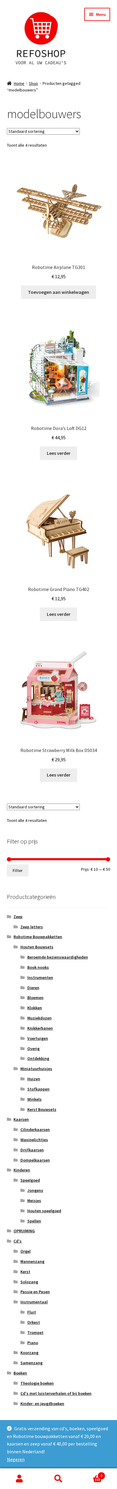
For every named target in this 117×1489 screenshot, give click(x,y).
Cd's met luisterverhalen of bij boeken (56, 1393)
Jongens (35, 1190)
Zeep (18, 916)
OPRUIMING (24, 1231)
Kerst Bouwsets (41, 1109)
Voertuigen (37, 1038)
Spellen (34, 1221)
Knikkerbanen (40, 1028)
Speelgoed (30, 1180)
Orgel (25, 1251)
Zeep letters (31, 927)
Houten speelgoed (44, 1210)
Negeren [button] (16, 1459)
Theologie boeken (37, 1383)
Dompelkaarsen (35, 1160)
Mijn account (19, 1479)
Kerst (25, 1271)
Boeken (20, 1373)
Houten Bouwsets (36, 947)
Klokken (34, 1007)
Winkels (34, 1099)
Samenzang (31, 1362)
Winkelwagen (90, 1473)
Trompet (35, 1332)
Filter (17, 870)
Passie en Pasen (35, 1291)
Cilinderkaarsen (35, 1129)
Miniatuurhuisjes (36, 1068)
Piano (32, 1342)
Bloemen (35, 997)
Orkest (33, 1322)
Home (19, 83)
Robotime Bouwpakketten (38, 936)
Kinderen (22, 1170)
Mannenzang (32, 1261)
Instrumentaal (34, 1302)
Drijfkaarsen (32, 1150)
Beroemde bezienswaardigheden (57, 957)
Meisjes (34, 1200)
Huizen (33, 1079)
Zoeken (58, 1479)
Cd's (18, 1241)
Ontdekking (38, 1058)
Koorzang (29, 1352)
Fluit (31, 1312)
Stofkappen (38, 1089)
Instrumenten (40, 977)
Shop (33, 83)
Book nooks (38, 967)
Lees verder (58, 453)
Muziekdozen (39, 1018)
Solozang (29, 1282)
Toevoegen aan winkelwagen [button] (58, 292)
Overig (33, 1048)
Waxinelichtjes (34, 1139)
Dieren (33, 987)
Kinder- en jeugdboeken (42, 1403)
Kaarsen (21, 1119)
